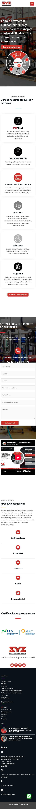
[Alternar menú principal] (32, 4)
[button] (3, 632)
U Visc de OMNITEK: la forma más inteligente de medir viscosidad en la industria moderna (20, 738)
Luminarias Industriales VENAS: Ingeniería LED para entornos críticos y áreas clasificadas (21, 730)
